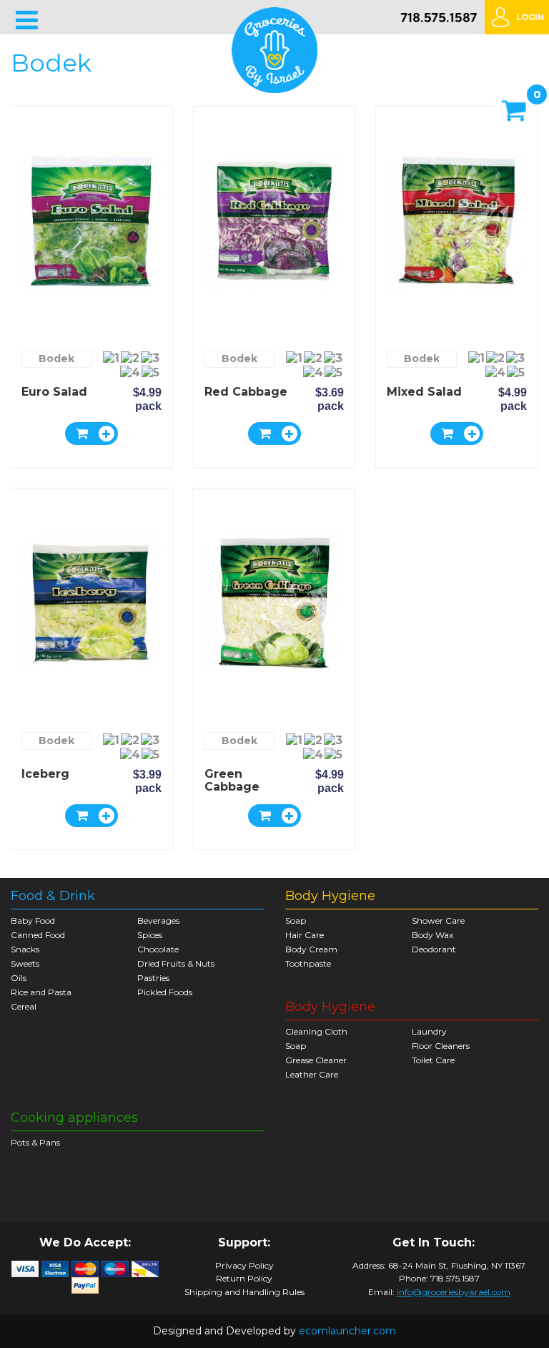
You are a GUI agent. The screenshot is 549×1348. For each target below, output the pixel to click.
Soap (295, 920)
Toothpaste (308, 963)
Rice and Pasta (41, 992)
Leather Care (311, 1074)
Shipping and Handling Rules (244, 1292)
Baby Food (33, 920)
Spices (149, 934)
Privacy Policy (244, 1266)
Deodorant (434, 949)
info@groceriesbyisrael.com (453, 1291)
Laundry (429, 1031)
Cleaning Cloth (316, 1031)
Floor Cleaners (441, 1045)
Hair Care (304, 934)
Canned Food (38, 934)
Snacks (25, 949)
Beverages (158, 920)
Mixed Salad (424, 392)
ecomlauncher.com (347, 1330)
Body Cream (311, 949)
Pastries (153, 977)
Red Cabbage (245, 392)
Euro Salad (54, 392)
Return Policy (244, 1279)
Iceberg (45, 774)
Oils (18, 977)
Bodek (56, 358)
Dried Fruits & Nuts (175, 963)
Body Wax (432, 934)
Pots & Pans (35, 1142)
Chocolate (158, 949)
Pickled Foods (164, 992)
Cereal (23, 1006)
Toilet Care (433, 1060)
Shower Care (438, 920)
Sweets (25, 963)
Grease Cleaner (316, 1060)
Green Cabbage (231, 780)
